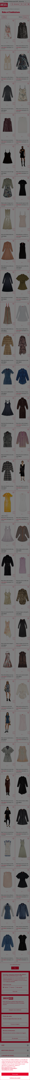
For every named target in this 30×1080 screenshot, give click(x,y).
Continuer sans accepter (15, 1078)
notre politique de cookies (7, 1069)
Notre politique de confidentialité (8, 1068)
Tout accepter (15, 1074)
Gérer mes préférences (6, 1066)
